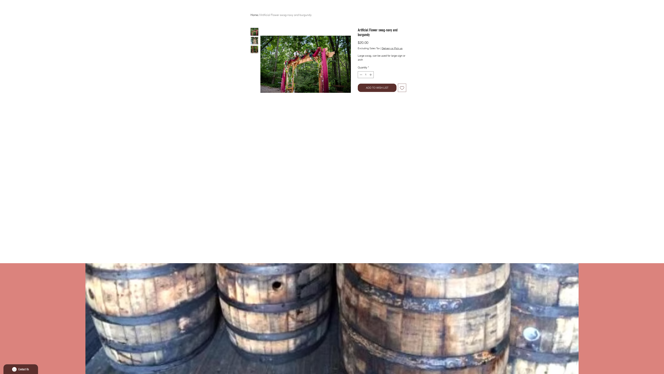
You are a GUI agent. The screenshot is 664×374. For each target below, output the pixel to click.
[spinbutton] (366, 75)
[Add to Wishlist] (402, 88)
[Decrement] (360, 75)
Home (254, 15)
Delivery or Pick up (392, 48)
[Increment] (371, 75)
